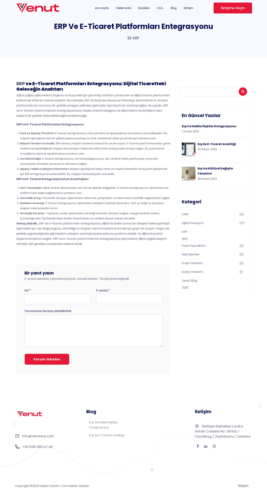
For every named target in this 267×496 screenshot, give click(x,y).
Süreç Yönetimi (192, 272)
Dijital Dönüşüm (193, 223)
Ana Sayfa (102, 8)
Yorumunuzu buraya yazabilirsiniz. (48, 311)
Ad (28, 290)
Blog (174, 8)
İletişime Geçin (233, 8)
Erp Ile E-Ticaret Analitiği (106, 435)
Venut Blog (189, 280)
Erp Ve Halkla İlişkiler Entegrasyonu (103, 425)
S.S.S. (160, 8)
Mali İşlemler (191, 254)
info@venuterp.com (38, 436)
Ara (243, 91)
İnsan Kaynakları (193, 246)
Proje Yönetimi (192, 263)
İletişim (188, 8)
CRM (185, 214)
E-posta (103, 290)
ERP (136, 38)
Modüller (144, 8)
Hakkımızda (123, 8)
